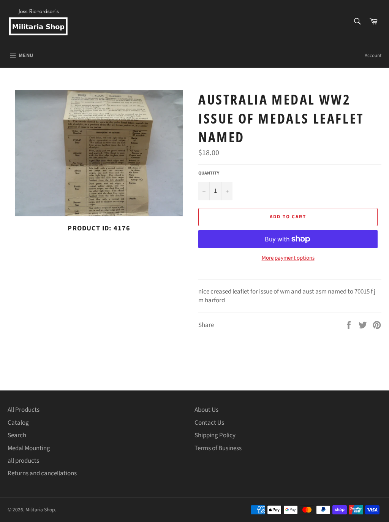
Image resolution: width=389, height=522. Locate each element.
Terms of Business (218, 448)
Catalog (18, 422)
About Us (206, 409)
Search (17, 435)
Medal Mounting (29, 448)
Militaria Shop (40, 509)
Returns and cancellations (42, 473)
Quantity (208, 173)
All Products (24, 409)
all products (23, 460)
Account (373, 55)
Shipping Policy (215, 435)
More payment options (288, 258)
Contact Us (209, 422)
